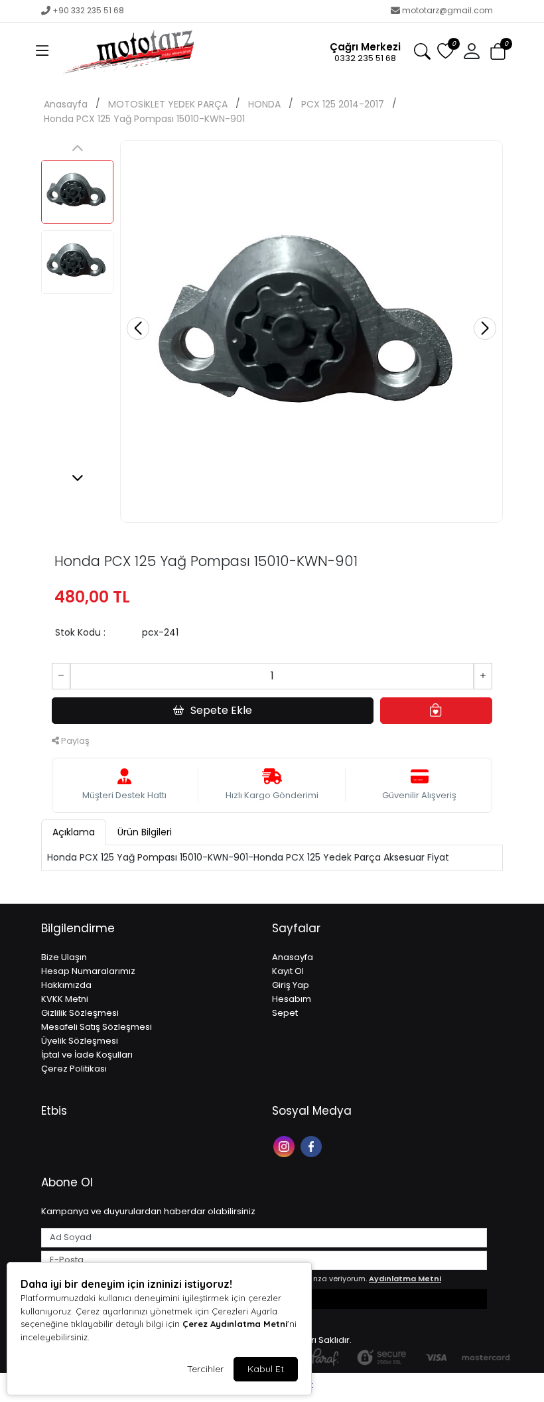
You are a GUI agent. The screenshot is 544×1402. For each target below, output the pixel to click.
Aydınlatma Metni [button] (405, 1278)
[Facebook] (312, 1145)
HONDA (264, 104)
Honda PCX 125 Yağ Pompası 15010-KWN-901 (144, 118)
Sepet (285, 1013)
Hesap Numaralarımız (88, 971)
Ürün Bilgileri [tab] (144, 832)
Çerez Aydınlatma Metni (234, 1323)
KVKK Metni (64, 999)
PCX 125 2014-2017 (342, 104)
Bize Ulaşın (64, 957)
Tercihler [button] (205, 1369)
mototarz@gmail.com (447, 10)
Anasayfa (66, 104)
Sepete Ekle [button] (221, 710)
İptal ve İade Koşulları (87, 1054)
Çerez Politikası (74, 1068)
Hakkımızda (66, 985)
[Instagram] (285, 1145)
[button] (42, 52)
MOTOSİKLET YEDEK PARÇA (168, 104)
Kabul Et (265, 1369)
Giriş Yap (290, 985)
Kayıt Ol (288, 971)
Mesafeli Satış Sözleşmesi (96, 1026)
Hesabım (291, 999)
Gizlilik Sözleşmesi (80, 1013)
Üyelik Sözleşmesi (79, 1040)
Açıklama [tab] (73, 832)
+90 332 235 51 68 (88, 10)
